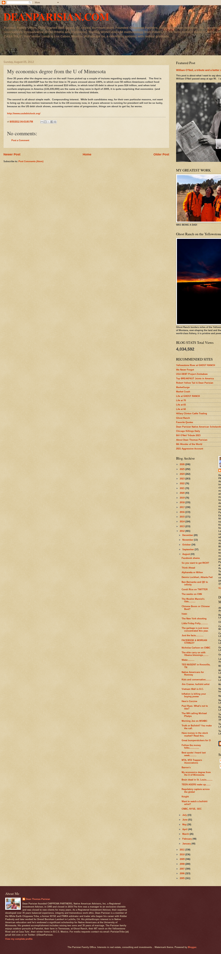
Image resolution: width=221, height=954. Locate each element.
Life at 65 (181, 404)
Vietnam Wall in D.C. (193, 689)
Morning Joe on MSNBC (194, 721)
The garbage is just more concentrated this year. (195, 629)
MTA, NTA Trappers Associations (192, 761)
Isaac (184, 613)
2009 (182, 859)
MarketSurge (183, 387)
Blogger (192, 947)
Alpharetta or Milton (192, 572)
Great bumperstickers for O (196, 740)
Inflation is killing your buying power (194, 695)
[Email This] (42, 122)
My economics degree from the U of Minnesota (196, 773)
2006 (182, 873)
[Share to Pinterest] (55, 122)
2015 (182, 516)
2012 (182, 531)
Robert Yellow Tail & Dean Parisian (194, 383)
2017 (182, 507)
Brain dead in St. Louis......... (197, 779)
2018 (182, 502)
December (188, 535)
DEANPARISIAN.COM (56, 16)
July (185, 815)
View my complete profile (18, 939)
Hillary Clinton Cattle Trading (191, 413)
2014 (182, 521)
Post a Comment (20, 140)
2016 (182, 512)
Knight (185, 796)
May (184, 824)
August (186, 554)
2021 (182, 488)
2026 (182, 464)
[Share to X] (48, 122)
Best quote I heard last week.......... (194, 754)
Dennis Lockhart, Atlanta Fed (197, 577)
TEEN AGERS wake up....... (196, 784)
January (186, 843)
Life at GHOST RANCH (188, 396)
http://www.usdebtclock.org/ (23, 113)
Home (87, 154)
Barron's (186, 767)
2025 (182, 469)
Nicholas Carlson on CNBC (196, 647)
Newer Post (11, 154)
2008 (182, 864)
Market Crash (183, 391)
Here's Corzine (189, 701)
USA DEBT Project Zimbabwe (192, 374)
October (186, 544)
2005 (182, 878)
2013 (182, 526)
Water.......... (188, 660)
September (188, 549)
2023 (182, 478)
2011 (182, 849)
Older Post (161, 154)
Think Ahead (188, 567)
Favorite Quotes (184, 422)
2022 (182, 483)
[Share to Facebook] (52, 122)
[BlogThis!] (45, 122)
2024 (182, 474)
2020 (182, 493)
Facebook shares (191, 558)
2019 (182, 497)
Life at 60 (181, 409)
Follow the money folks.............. (191, 746)
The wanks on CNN (192, 594)
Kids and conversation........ (196, 679)
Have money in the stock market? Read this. (195, 734)
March (186, 834)
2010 (182, 854)
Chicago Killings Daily (188, 431)
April (185, 829)
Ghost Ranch (183, 418)
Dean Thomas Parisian (38, 899)
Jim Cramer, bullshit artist (195, 684)
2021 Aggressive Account (189, 448)
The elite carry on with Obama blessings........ (195, 653)
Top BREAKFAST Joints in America (195, 378)
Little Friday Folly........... (195, 623)
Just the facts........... (192, 635)
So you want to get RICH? (195, 563)
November (188, 540)
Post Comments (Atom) (30, 161)
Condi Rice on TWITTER (195, 589)
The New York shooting (194, 618)
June (185, 819)
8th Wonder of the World (189, 444)
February (187, 839)
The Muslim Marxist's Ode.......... (193, 600)
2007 (182, 868)
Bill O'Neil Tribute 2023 (188, 435)
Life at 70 (181, 400)
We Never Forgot (185, 369)
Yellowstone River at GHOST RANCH (195, 365)
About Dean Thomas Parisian (191, 440)
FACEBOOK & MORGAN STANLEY (194, 641)
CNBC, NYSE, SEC (191, 809)
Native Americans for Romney (193, 673)
